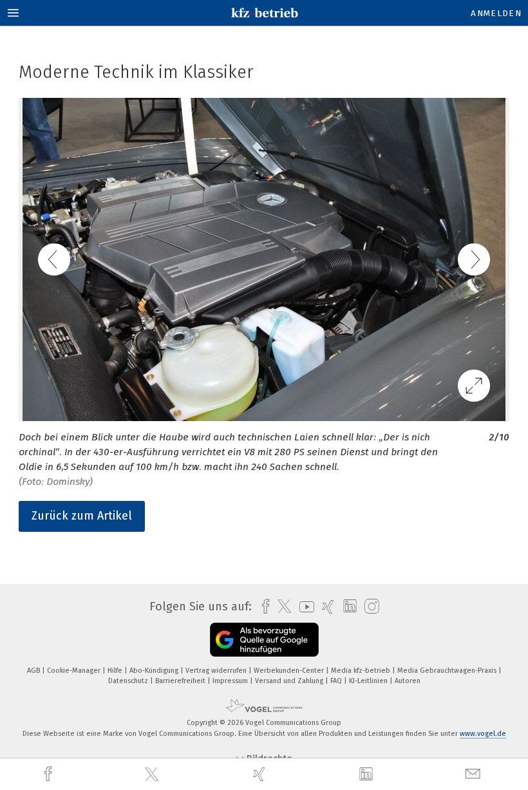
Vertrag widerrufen (217, 670)
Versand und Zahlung (290, 681)
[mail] (475, 774)
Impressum (231, 681)
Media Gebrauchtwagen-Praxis (447, 670)
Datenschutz (129, 681)
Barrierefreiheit (181, 681)
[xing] (261, 774)
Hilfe (116, 670)
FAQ (337, 681)
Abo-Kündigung (154, 670)
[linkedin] (367, 774)
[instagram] (368, 607)
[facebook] (49, 774)
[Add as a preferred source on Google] (264, 640)
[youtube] (303, 607)
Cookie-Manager (74, 670)
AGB (34, 670)
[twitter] (153, 775)
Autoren (407, 681)
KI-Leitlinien (369, 681)
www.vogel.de (483, 733)
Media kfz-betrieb (361, 670)
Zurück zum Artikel (82, 516)
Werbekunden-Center (290, 670)
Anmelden (496, 13)
